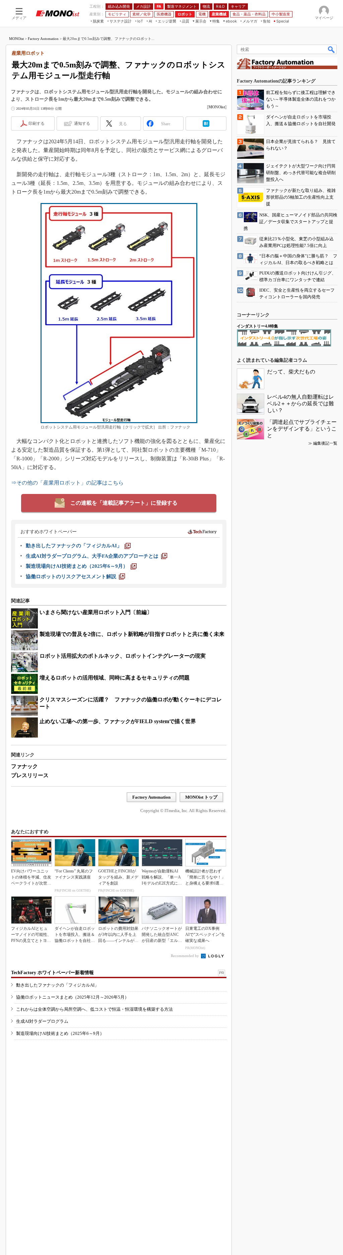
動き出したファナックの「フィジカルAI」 (57, 985)
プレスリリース (30, 775)
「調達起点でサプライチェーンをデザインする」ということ (302, 428)
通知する (82, 123)
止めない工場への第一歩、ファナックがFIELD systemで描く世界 (118, 721)
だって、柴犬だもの (291, 371)
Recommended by (185, 956)
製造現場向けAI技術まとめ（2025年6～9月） (60, 1033)
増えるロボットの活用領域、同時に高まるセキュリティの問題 (115, 678)
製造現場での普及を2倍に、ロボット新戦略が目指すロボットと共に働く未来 (132, 634)
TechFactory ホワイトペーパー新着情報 (52, 972)
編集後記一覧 (325, 443)
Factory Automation (43, 39)
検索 (332, 49)
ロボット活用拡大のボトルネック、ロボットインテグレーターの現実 (123, 656)
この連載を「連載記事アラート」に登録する (124, 503)
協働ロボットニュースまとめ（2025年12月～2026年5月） (72, 997)
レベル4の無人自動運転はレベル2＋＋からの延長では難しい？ (300, 403)
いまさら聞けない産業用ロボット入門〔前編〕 (96, 612)
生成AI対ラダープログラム (42, 1021)
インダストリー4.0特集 (257, 326)
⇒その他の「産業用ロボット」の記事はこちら (67, 483)
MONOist (16, 39)
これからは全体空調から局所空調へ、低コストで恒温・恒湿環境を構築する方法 (94, 1009)
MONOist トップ (201, 797)
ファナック (24, 766)
